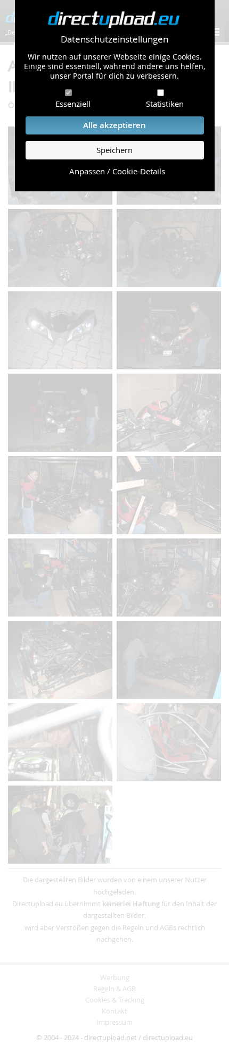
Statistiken (165, 103)
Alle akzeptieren (114, 125)
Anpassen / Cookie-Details (117, 171)
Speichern (114, 150)
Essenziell (73, 103)
